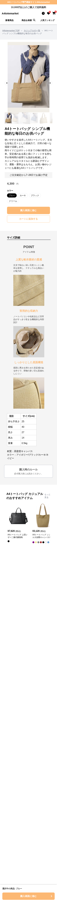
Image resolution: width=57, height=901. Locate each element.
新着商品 (9, 20)
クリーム (13, 201)
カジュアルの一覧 (32, 30)
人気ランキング (47, 20)
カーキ (23, 195)
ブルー (12, 195)
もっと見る (47, 496)
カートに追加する (28, 219)
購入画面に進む (28, 210)
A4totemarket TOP (11, 30)
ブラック (35, 195)
